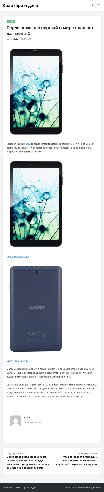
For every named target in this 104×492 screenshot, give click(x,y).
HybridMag (95, 487)
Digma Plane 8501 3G (18, 256)
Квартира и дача (20, 5)
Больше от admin (32, 422)
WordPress (83, 487)
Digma (26, 143)
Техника (11, 22)
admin (15, 39)
